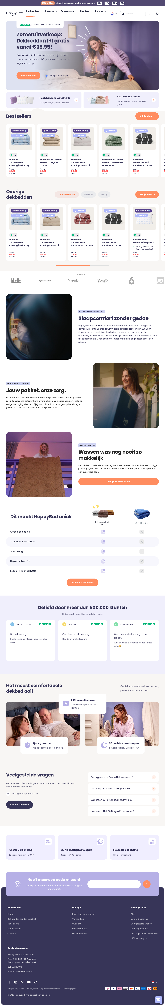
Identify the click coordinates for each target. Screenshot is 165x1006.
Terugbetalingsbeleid (15, 989)
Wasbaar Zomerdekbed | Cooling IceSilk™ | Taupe (49, 244)
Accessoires (67, 11)
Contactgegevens (70, 989)
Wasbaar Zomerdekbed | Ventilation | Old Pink (82, 242)
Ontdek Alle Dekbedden (82, 582)
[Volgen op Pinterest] (22, 982)
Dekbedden (32, 11)
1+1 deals (30, 16)
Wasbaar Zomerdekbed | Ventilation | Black (142, 162)
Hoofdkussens (14, 928)
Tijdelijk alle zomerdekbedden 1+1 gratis (68, 3)
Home (10, 914)
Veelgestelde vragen (141, 923)
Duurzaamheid (79, 933)
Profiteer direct (28, 75)
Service (99, 11)
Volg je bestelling (139, 919)
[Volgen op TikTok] (35, 982)
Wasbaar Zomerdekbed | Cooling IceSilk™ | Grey (80, 164)
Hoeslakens (13, 923)
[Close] (142, 13)
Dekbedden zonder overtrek (21, 919)
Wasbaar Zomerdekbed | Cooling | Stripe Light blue (20, 164)
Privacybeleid (32, 989)
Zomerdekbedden (67, 194)
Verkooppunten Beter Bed (144, 933)
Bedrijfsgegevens (139, 928)
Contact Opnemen (19, 804)
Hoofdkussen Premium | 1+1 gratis (143, 241)
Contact (11, 933)
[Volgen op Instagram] (16, 982)
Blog (133, 914)
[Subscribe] (147, 884)
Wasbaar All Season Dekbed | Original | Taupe (50, 162)
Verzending (78, 919)
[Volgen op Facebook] (9, 982)
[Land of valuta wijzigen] (114, 13)
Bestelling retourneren (83, 914)
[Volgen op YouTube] (29, 982)
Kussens (49, 11)
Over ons (76, 923)
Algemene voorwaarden (50, 989)
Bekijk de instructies (119, 481)
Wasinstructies (79, 928)
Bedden (84, 11)
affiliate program (139, 938)
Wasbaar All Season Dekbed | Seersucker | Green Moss (113, 162)
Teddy (104, 194)
